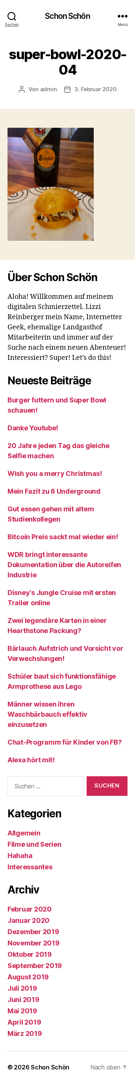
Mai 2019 (22, 1011)
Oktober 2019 (30, 954)
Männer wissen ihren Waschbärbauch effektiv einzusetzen (47, 714)
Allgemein (24, 833)
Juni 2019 (23, 999)
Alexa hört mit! (31, 760)
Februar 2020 (30, 909)
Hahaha (20, 856)
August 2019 (28, 977)
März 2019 (25, 1033)
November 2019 (34, 943)
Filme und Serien (35, 844)
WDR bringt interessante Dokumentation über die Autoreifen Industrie (64, 565)
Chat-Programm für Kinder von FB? (65, 742)
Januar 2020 (29, 920)
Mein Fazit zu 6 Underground (54, 491)
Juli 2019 (22, 988)
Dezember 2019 (33, 932)
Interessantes (30, 867)
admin (48, 89)
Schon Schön (67, 16)
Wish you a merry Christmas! (55, 473)
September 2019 (35, 966)
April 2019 (24, 1022)
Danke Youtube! (33, 428)
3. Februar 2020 (95, 89)
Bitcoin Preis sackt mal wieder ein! (63, 537)
